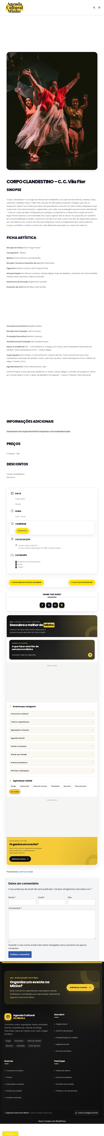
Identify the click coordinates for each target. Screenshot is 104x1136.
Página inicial (61, 1024)
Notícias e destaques (20, 771)
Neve (40, 1121)
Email (41, 897)
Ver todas (15, 792)
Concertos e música (19, 714)
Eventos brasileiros (19, 762)
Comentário (15, 908)
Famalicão (55, 786)
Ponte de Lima (80, 786)
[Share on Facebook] (42, 605)
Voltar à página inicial (88, 1113)
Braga (13, 786)
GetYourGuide (26, 871)
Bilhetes (22, 531)
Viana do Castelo (40, 786)
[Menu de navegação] (99, 7)
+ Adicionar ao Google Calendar (26, 582)
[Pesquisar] (94, 8)
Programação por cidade (66, 1037)
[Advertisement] (52, 29)
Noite (20, 564)
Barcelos (67, 786)
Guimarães (24, 786)
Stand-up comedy (19, 754)
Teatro (20, 567)
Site (70, 897)
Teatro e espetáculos (20, 722)
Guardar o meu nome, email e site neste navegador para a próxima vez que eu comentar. (47, 947)
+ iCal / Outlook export (82, 582)
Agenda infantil (17, 738)
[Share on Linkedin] (55, 605)
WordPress (61, 1121)
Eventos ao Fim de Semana (29, 562)
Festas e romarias (18, 746)
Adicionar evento (19, 859)
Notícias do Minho (64, 1051)
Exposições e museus (20, 730)
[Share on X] (48, 605)
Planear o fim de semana (66, 1091)
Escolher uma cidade (65, 1084)
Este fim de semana (64, 1031)
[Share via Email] (61, 605)
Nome (12, 897)
